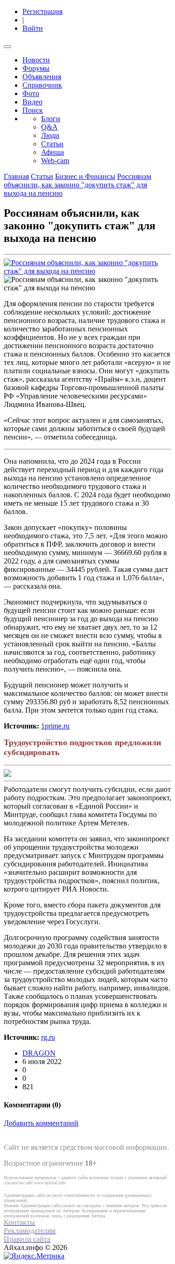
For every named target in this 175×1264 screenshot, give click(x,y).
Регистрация (42, 11)
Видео (32, 102)
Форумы (35, 68)
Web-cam (55, 161)
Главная (16, 176)
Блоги (50, 119)
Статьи (52, 144)
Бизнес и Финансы (85, 176)
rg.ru (48, 1037)
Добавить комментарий (41, 1123)
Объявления (41, 77)
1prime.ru (55, 726)
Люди (50, 135)
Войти (32, 28)
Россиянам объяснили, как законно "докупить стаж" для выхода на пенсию (77, 184)
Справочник (42, 85)
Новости (36, 60)
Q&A (49, 127)
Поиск (32, 110)
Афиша (52, 152)
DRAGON (39, 1053)
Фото (30, 93)
